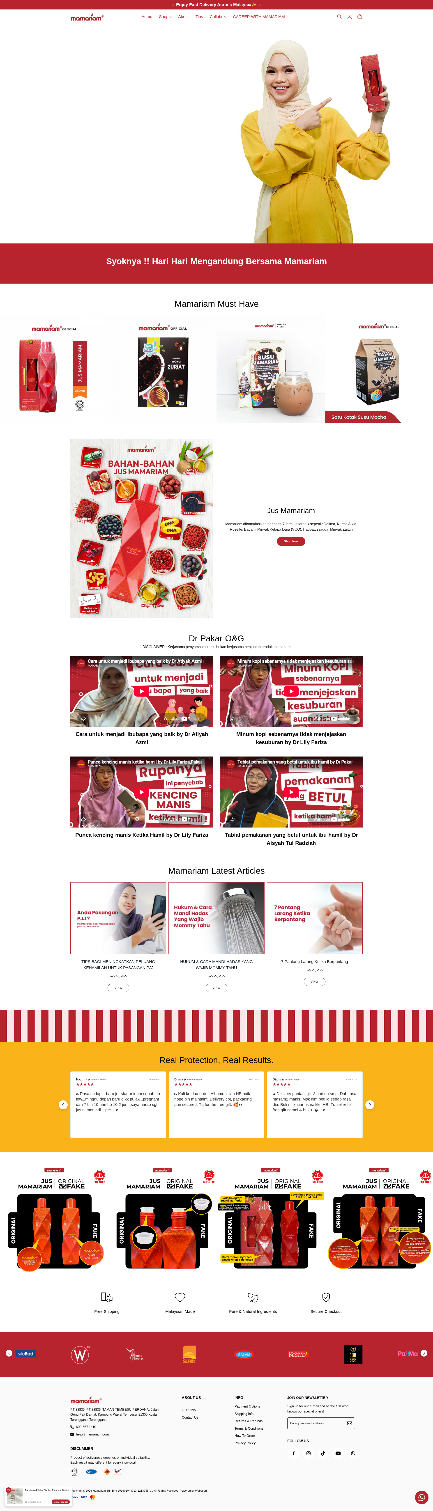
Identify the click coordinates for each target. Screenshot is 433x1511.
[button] (369, 1104)
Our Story (189, 1410)
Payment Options (247, 1406)
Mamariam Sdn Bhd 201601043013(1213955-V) (122, 1490)
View (118, 988)
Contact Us (190, 1417)
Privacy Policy (245, 1443)
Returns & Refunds (249, 1421)
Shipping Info (244, 1414)
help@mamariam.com (92, 1434)
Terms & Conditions (249, 1428)
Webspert (201, 1490)
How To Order (245, 1436)
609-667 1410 (86, 1427)
